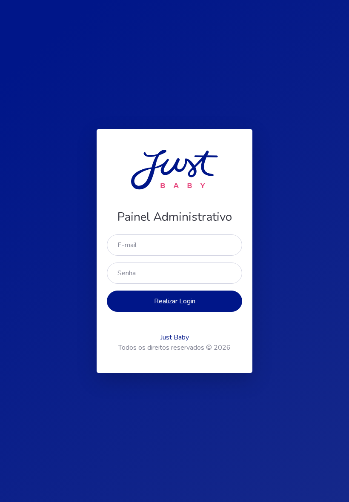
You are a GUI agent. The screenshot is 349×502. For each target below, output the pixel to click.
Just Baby (174, 337)
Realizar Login (174, 301)
